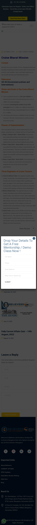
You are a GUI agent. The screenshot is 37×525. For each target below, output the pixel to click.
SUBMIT (8, 282)
